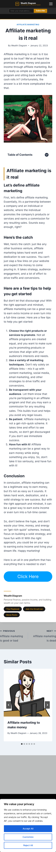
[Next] (47, 705)
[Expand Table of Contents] (47, 155)
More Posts (11, 615)
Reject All (28, 845)
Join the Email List (34, 609)
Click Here (28, 576)
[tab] (22, 744)
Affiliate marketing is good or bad (11, 636)
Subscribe (40, 11)
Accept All (28, 828)
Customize (28, 837)
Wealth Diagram (19, 45)
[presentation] (28, 693)
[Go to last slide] (8, 705)
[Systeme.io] (28, 119)
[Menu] (51, 4)
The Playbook (12, 609)
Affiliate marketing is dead (44, 636)
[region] (28, 825)
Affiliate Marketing (28, 24)
